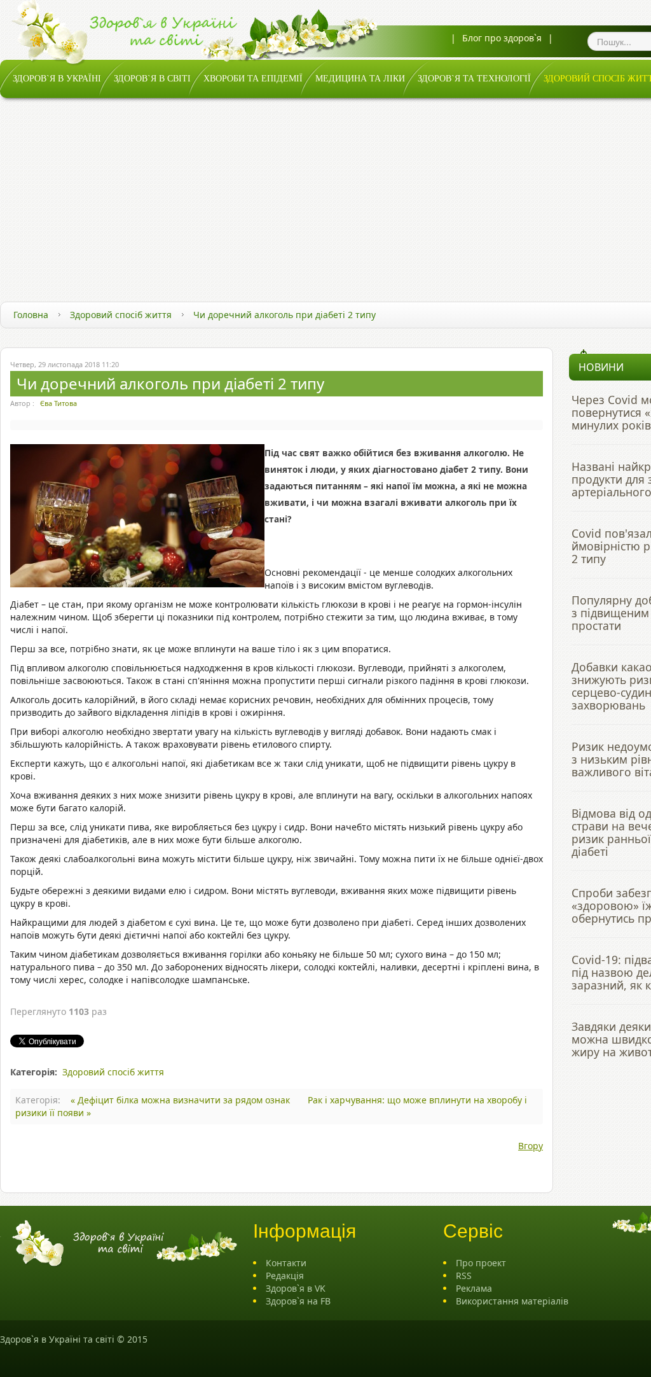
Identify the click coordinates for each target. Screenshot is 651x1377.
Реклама (474, 1288)
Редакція (285, 1275)
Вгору (530, 1146)
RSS (464, 1275)
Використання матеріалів (512, 1301)
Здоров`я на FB (298, 1301)
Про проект (481, 1263)
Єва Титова (58, 403)
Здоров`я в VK (296, 1288)
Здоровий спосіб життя (121, 315)
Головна (30, 315)
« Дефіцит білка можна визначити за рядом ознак (181, 1100)
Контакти (286, 1263)
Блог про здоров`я (502, 38)
